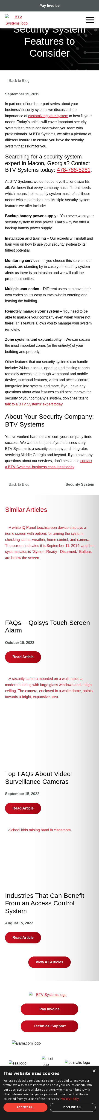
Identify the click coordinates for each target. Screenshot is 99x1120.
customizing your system (48, 116)
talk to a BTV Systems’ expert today (33, 404)
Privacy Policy (69, 1099)
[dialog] (49, 1093)
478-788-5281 (73, 170)
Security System (80, 484)
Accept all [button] (25, 1107)
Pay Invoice (49, 6)
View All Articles (49, 962)
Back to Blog (18, 484)
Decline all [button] (72, 1107)
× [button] (94, 1071)
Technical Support (50, 1026)
